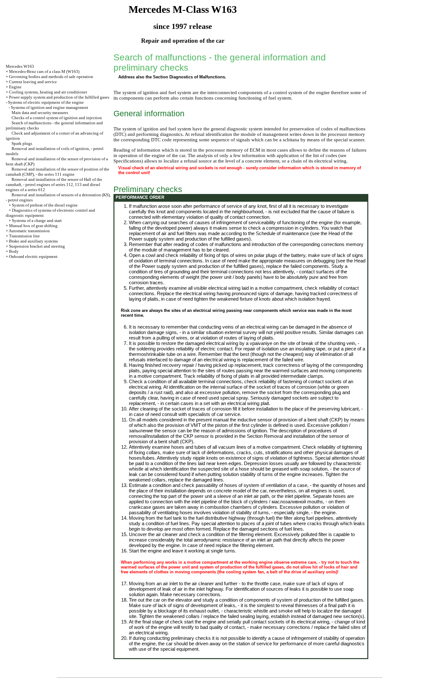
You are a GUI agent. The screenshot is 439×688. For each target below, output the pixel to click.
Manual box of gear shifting (33, 225)
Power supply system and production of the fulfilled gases (59, 97)
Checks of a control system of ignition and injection (57, 117)
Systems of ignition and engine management (49, 107)
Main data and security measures (40, 112)
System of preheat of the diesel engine (45, 205)
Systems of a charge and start (37, 220)
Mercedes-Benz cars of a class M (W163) (44, 71)
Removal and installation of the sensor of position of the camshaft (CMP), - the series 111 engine (57, 172)
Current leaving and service (33, 81)
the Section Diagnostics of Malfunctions (185, 77)
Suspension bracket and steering (37, 246)
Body (14, 251)
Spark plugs (22, 143)
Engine (15, 86)
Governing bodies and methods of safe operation (51, 76)
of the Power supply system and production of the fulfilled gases (241, 236)
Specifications (127, 160)
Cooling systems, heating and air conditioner (48, 92)
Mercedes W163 (20, 66)
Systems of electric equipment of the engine (46, 102)
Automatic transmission (29, 230)
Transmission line (24, 236)
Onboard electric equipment (33, 256)
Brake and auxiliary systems (33, 241)
